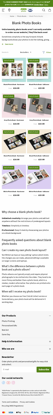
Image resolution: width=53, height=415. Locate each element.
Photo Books (22, 16)
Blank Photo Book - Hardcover (14, 84)
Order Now (38, 4)
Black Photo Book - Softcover (39, 156)
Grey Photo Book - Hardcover (14, 120)
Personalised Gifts (9, 325)
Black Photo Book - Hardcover (14, 156)
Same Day (6, 334)
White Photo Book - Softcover (39, 192)
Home (12, 16)
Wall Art (5, 330)
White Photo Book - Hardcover (13, 192)
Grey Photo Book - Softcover (39, 120)
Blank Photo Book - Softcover (39, 84)
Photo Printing (8, 321)
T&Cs (46, 4)
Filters (48, 52)
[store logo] (26, 10)
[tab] (26, 316)
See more (9, 44)
